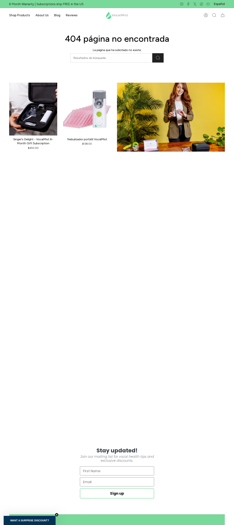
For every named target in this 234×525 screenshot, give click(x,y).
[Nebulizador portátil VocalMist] (87, 109)
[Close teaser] (56, 515)
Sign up (117, 493)
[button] (19, 15)
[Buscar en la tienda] (158, 58)
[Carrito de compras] (222, 15)
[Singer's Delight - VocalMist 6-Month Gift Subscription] (33, 109)
